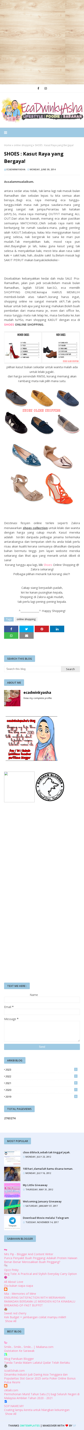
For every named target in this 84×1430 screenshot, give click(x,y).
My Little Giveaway (35, 1185)
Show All (10, 1321)
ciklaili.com (11, 1390)
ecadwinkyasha (16, 169)
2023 (41, 1069)
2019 (41, 1096)
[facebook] (38, 88)
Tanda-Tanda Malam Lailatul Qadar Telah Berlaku (37, 1363)
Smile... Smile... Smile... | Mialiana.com (28, 1347)
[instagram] (45, 88)
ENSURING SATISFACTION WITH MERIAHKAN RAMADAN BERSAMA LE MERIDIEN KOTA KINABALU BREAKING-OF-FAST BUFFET (39, 1301)
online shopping (23, 145)
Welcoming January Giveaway (42, 1201)
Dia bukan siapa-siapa (18, 1286)
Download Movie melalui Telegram (46, 1218)
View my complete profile (37, 698)
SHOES (9, 324)
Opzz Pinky (11, 1270)
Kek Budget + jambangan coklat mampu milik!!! (35, 1317)
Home (7, 145)
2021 (41, 1083)
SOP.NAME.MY (14, 1406)
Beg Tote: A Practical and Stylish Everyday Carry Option (40, 1274)
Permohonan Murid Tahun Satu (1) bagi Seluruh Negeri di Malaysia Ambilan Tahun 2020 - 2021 (42, 1396)
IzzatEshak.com (14, 1370)
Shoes (48, 565)
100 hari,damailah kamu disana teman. (48, 1168)
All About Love (13, 1282)
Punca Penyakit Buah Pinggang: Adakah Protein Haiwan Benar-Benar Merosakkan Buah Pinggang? (40, 1260)
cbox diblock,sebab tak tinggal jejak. (46, 1152)
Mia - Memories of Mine (20, 1294)
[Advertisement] (42, 42)
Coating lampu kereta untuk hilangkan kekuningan (37, 1410)
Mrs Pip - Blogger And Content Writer (28, 1254)
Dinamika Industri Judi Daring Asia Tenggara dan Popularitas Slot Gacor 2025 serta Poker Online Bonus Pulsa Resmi (40, 1378)
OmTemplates (30, 1425)
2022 (41, 1076)
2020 (41, 1090)
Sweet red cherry (15, 1313)
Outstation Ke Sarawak (19, 1351)
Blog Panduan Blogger (19, 1359)
